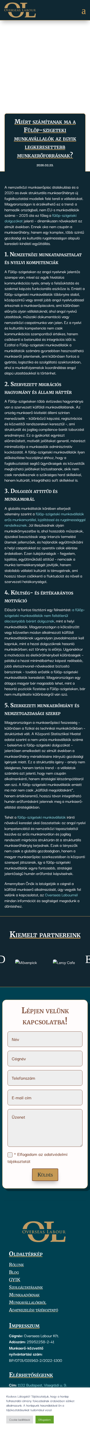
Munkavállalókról (27, 1303)
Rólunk (16, 1265)
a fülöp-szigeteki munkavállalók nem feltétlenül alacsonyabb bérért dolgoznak (44, 615)
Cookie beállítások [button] (19, 1419)
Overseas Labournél (61, 895)
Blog (14, 1273)
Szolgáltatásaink (26, 1288)
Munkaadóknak (24, 1295)
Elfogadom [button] (44, 1419)
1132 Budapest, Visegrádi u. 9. (42, 1385)
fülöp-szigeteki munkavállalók (42, 817)
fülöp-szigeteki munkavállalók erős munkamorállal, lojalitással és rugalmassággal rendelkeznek (45, 519)
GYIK (14, 1280)
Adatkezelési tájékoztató (33, 1310)
